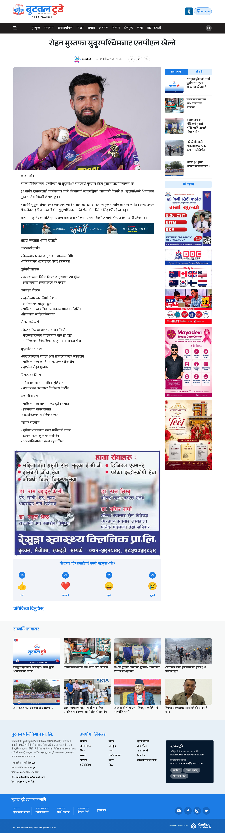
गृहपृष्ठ (36, 28)
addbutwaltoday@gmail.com (186, 764)
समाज (91, 28)
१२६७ (32, 768)
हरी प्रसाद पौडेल (21, 813)
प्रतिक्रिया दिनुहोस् (28, 609)
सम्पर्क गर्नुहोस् (191, 770)
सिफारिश (141, 756)
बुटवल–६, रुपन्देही (26, 782)
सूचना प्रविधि (143, 742)
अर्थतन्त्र (103, 28)
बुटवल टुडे (86, 59)
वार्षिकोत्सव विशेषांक (146, 760)
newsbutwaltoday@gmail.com (187, 755)
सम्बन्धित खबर (26, 630)
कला (140, 28)
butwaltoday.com (29, 828)
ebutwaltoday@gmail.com (31, 777)
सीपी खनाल (63, 813)
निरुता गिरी (83, 813)
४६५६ (32, 763)
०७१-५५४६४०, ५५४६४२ (27, 773)
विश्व (111, 765)
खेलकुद (128, 28)
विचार (116, 28)
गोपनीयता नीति (179, 776)
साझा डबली (154, 28)
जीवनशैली (142, 746)
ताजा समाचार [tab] (176, 72)
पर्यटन (111, 760)
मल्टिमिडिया (85, 765)
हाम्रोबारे (176, 770)
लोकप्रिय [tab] (200, 72)
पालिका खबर (115, 756)
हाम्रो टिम (101, 811)
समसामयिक (65, 28)
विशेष (80, 28)
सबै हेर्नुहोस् (188, 184)
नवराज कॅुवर (42, 813)
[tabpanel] (188, 133)
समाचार (49, 28)
